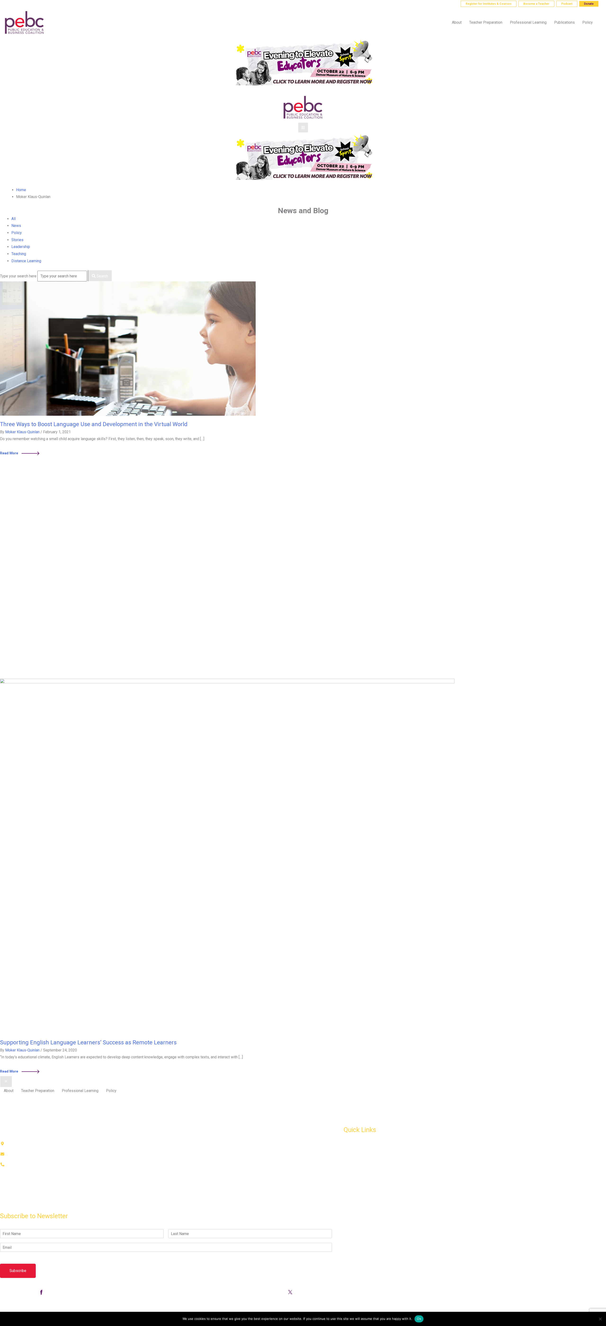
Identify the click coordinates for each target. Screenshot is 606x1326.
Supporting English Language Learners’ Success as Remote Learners (88, 1042)
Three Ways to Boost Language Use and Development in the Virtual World (93, 424)
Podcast (566, 3)
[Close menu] (6, 1081)
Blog (347, 1165)
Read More (19, 452)
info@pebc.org (56, 3)
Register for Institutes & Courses (489, 3)
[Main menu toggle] (303, 127)
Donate (589, 3)
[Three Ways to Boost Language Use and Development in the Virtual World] (128, 348)
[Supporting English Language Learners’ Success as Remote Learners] (227, 856)
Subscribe (17, 1270)
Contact (6, 1206)
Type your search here (18, 276)
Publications (354, 1155)
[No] (600, 1319)
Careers (350, 1186)
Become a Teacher (536, 3)
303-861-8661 (23, 3)
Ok (419, 1319)
